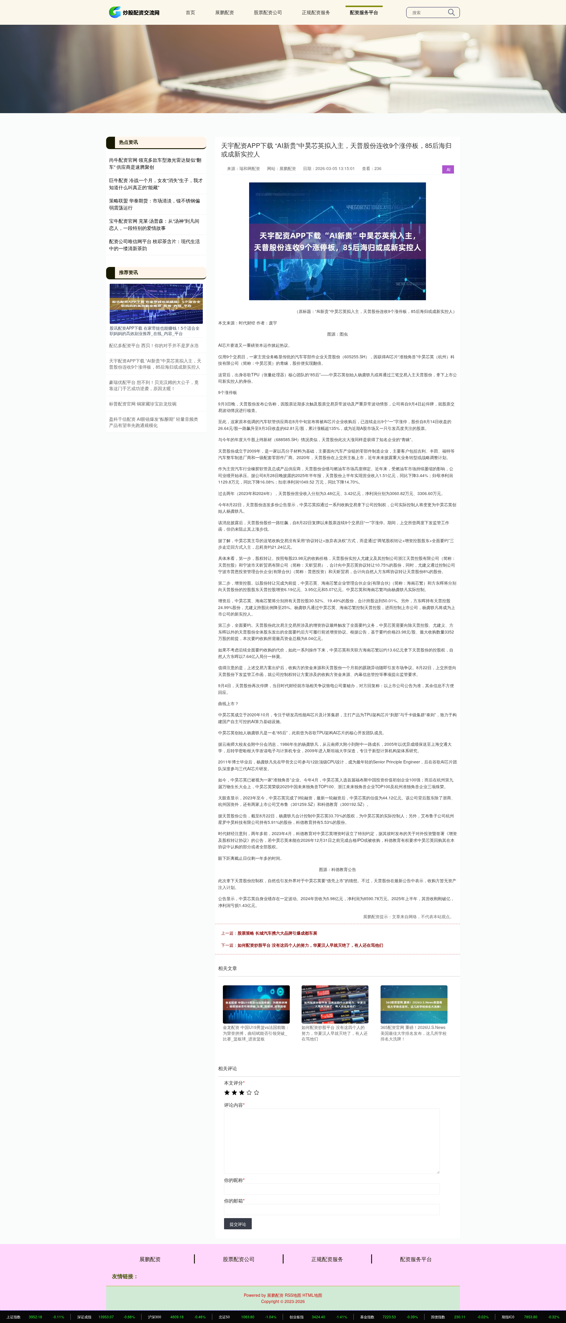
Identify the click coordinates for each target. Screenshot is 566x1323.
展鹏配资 (224, 12)
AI (448, 169)
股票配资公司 (268, 12)
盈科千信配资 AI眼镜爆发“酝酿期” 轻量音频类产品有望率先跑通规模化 (153, 422)
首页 (190, 12)
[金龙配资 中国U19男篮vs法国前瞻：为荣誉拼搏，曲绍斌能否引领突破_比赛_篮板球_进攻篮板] (256, 1004)
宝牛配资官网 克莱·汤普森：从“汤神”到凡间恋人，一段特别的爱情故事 (154, 224)
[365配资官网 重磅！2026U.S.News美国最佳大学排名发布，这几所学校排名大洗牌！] (414, 1004)
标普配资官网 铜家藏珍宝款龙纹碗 (143, 403)
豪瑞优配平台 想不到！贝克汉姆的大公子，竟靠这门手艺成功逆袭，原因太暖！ (154, 385)
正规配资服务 (316, 12)
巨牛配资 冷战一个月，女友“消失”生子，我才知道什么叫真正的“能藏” (156, 184)
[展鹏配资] (135, 12)
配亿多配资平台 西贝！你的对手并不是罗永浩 (154, 345)
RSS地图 (293, 1295)
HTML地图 (312, 1295)
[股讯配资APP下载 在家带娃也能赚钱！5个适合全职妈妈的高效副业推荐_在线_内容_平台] (156, 303)
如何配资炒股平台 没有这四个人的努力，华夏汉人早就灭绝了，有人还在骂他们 (310, 945)
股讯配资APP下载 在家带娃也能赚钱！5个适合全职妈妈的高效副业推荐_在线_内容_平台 (155, 330)
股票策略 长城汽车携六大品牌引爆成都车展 (277, 933)
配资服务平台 (364, 12)
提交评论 (238, 1224)
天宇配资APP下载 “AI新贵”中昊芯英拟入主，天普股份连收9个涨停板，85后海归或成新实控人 (155, 363)
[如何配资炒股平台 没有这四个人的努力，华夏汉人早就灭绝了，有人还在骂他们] (335, 1004)
